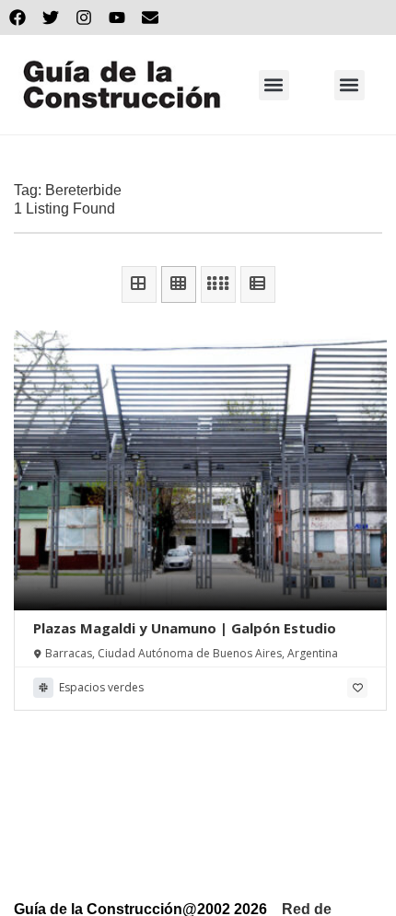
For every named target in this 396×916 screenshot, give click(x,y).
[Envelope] (150, 17)
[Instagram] (83, 17)
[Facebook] (17, 17)
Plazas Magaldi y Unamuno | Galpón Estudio (184, 628)
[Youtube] (117, 17)
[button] (274, 85)
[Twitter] (50, 17)
